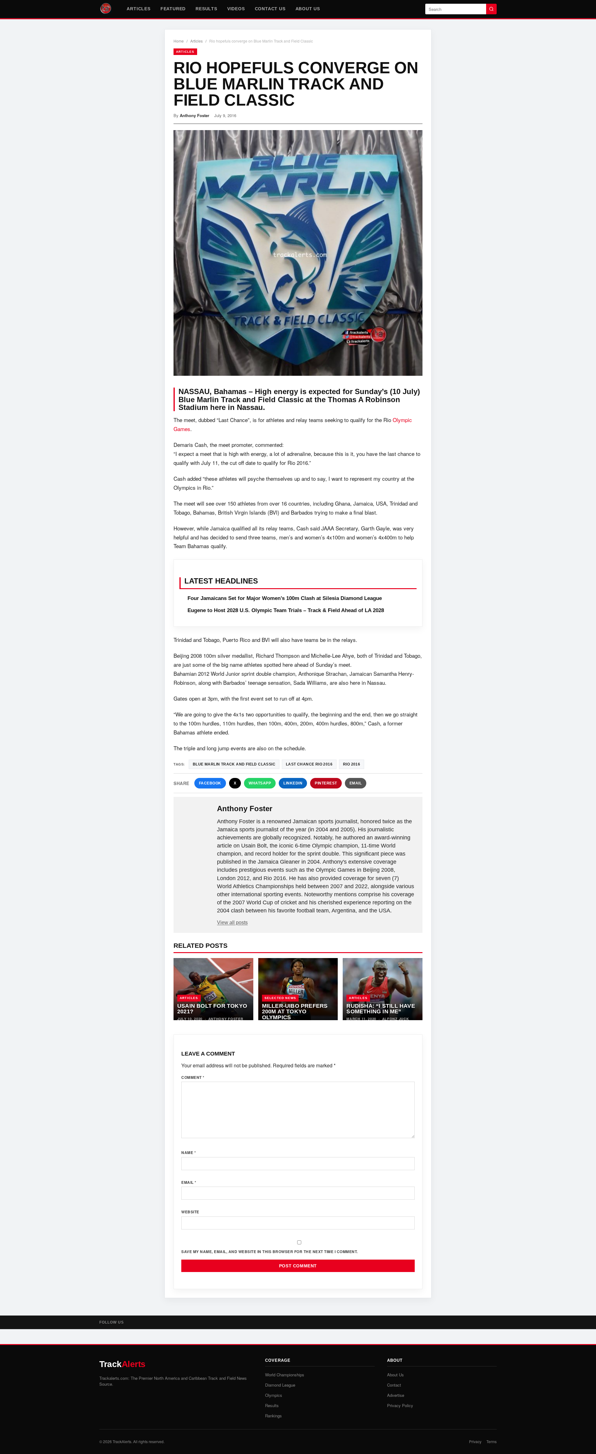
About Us (308, 8)
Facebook (210, 783)
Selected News (280, 998)
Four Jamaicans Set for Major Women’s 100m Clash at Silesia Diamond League (284, 598)
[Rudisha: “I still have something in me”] (382, 989)
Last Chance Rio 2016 (309, 764)
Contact (394, 1385)
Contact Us (270, 8)
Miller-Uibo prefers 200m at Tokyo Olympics (295, 1011)
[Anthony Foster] (196, 818)
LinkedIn (292, 783)
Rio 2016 (351, 764)
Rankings (273, 1416)
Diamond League (280, 1385)
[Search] (491, 9)
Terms (491, 1441)
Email (356, 783)
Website (190, 1212)
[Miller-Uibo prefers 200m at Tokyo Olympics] (298, 989)
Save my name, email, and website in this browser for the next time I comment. (269, 1251)
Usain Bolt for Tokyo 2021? (212, 1009)
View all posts (232, 922)
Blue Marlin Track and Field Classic (234, 764)
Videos (236, 8)
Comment (193, 1077)
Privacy (475, 1441)
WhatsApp (260, 783)
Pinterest (326, 783)
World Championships (284, 1375)
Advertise (395, 1395)
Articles (138, 8)
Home (179, 40)
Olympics (273, 1395)
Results (206, 8)
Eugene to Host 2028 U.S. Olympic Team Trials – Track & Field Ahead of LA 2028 (285, 610)
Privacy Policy (400, 1405)
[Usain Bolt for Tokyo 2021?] (213, 989)
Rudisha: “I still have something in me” (380, 1009)
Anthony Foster (194, 115)
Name (188, 1152)
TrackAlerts (122, 1441)
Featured (173, 8)
